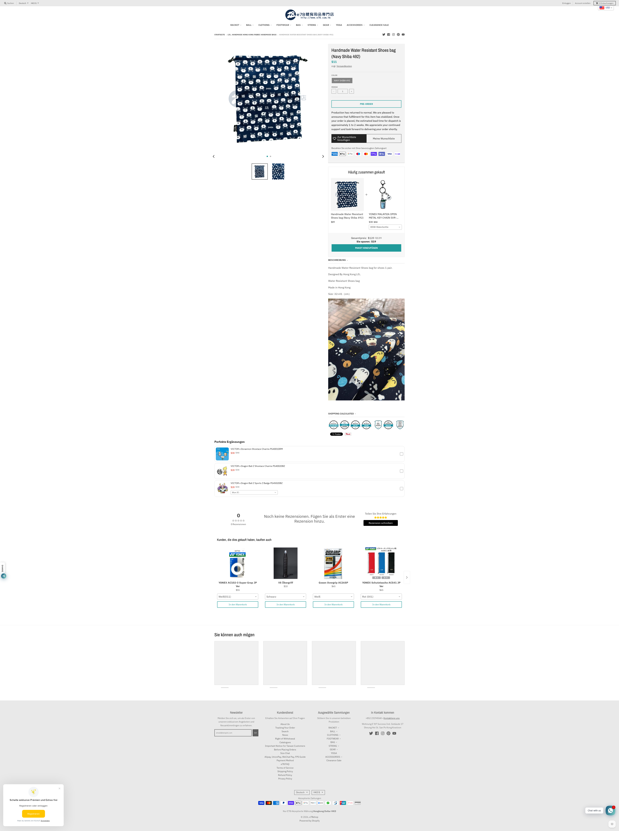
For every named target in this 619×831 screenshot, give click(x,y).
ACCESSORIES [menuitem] (355, 25)
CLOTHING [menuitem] (264, 25)
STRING (333, 745)
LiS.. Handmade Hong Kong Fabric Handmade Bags (252, 35)
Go (255, 733)
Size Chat (285, 753)
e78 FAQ (285, 764)
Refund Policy (285, 775)
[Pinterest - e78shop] (398, 34)
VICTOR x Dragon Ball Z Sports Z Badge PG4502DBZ (257, 483)
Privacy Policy (285, 778)
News (285, 734)
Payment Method (285, 760)
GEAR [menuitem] (326, 25)
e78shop (313, 817)
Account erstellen (582, 3)
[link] (347, 194)
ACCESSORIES (332, 756)
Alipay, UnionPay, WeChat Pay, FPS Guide (285, 756)
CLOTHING (332, 734)
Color (334, 75)
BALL (332, 731)
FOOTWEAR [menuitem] (282, 25)
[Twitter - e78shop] (383, 34)
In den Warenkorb (238, 604)
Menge (334, 87)
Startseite (219, 35)
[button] (309, 454)
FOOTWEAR (333, 738)
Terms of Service (285, 767)
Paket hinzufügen (366, 247)
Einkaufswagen (606, 3)
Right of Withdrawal (285, 738)
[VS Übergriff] (285, 563)
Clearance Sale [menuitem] (379, 25)
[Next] (323, 156)
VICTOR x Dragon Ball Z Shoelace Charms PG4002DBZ (258, 466)
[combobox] (385, 227)
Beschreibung (337, 260)
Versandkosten (344, 66)
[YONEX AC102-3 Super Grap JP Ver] (237, 563)
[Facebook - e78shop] (388, 34)
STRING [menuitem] (312, 25)
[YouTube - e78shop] (403, 34)
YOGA (334, 753)
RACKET (333, 727)
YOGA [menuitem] (339, 25)
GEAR (333, 749)
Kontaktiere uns (391, 718)
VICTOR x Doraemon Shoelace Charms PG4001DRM (257, 448)
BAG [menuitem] (298, 25)
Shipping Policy (285, 771)
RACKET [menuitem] (234, 25)
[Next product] (407, 577)
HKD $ (33, 3)
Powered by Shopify (310, 820)
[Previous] (214, 156)
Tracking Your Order (285, 727)
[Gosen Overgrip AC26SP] (333, 563)
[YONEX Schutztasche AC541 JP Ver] (381, 563)
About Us (285, 724)
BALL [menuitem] (248, 25)
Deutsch (22, 3)
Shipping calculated (341, 413)
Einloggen (566, 3)
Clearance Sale (333, 760)
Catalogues (285, 742)
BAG (332, 742)
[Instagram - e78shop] (393, 34)
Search (285, 731)
